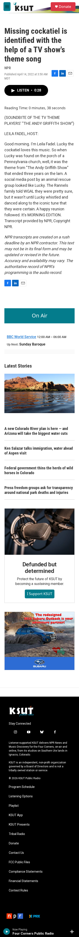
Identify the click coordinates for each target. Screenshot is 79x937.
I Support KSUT (39, 593)
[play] (6, 931)
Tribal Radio (17, 834)
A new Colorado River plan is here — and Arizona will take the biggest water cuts (36, 431)
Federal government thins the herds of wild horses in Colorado (38, 470)
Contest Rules (18, 890)
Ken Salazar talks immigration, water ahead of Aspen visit (38, 450)
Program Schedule (22, 787)
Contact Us (16, 852)
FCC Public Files (19, 862)
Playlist (14, 805)
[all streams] (73, 931)
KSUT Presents (19, 824)
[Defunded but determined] (39, 532)
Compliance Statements (26, 871)
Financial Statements (23, 881)
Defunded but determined (39, 567)
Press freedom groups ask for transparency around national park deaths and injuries (38, 490)
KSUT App (16, 815)
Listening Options (21, 796)
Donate (65, 7)
